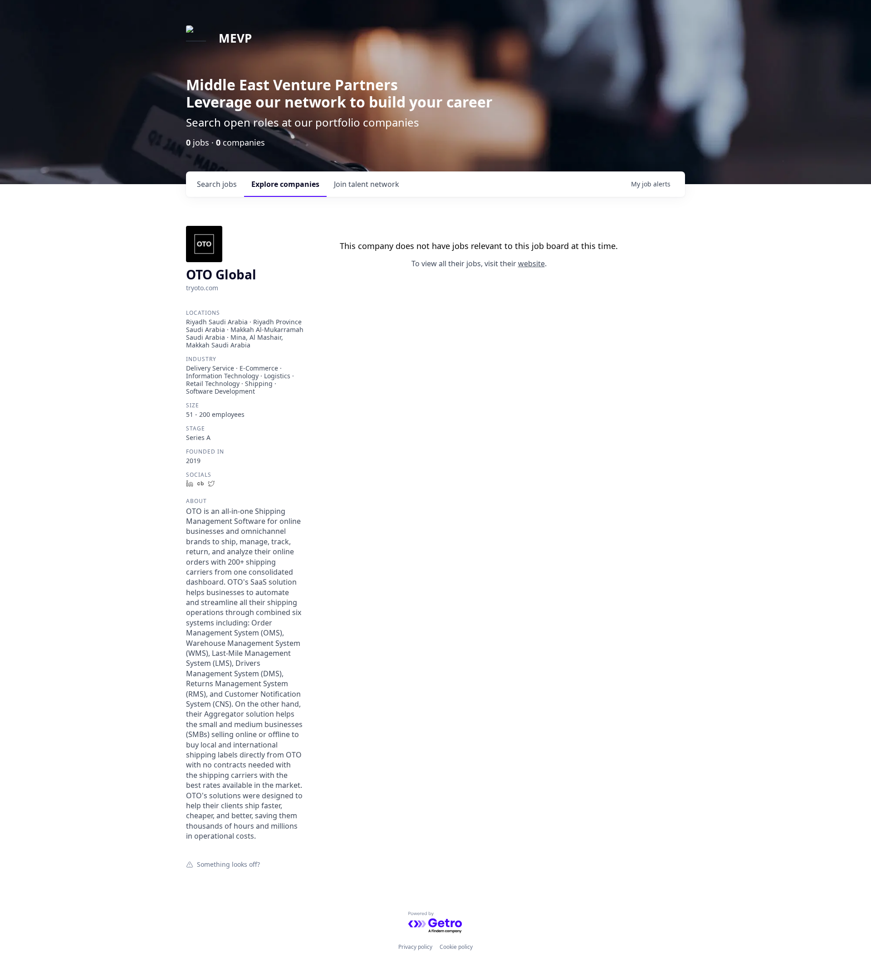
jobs (217, 184)
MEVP (235, 38)
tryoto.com (202, 288)
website (531, 264)
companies (285, 184)
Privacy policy (415, 947)
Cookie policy (456, 947)
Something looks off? (228, 864)
